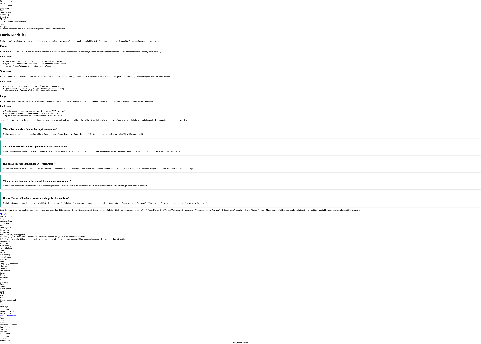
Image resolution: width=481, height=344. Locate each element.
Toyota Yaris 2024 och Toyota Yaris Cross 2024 (224, 210)
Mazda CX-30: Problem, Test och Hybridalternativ (286, 210)
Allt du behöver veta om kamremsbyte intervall (82, 210)
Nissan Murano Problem (254, 210)
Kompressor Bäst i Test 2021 (51, 210)
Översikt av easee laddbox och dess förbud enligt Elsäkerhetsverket (334, 210)
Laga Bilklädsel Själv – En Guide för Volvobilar (19, 210)
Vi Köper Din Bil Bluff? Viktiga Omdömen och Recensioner (169, 210)
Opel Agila (199, 210)
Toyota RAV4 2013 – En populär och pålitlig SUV (123, 210)
